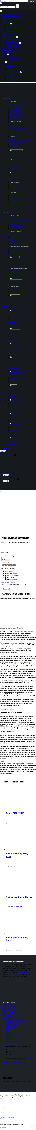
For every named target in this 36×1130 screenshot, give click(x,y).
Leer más (12, 823)
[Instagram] (4, 1078)
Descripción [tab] (6, 589)
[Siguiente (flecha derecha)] (2, 1129)
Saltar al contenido (5, 1)
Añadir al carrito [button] (18, 907)
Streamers (9, 1037)
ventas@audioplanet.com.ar (22, 1055)
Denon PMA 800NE (15, 813)
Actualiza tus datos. (8, 1016)
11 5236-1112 (14, 974)
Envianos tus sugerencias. (11, 1014)
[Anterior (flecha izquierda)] (0, 1129)
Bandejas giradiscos (12, 1035)
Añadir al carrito (6, 559)
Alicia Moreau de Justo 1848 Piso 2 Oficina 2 (19, 1058)
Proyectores (9, 1033)
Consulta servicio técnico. (10, 1018)
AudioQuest (25, 669)
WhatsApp (20, 972)
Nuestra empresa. (8, 1004)
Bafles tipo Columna (12, 1026)
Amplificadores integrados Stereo (16, 1020)
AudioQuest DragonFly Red (19, 896)
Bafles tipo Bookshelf (12, 1024)
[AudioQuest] (7, 549)
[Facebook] (6, 1078)
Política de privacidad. (9, 1006)
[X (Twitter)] (8, 1078)
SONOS (8, 1031)
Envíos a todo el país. (9, 1010)
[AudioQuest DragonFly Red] (19, 893)
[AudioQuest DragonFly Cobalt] (19, 933)
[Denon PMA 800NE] (19, 809)
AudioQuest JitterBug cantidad (10, 556)
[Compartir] (4, 1127)
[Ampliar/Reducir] (0, 1127)
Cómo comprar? (7, 1008)
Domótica (9, 1039)
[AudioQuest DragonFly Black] (19, 850)
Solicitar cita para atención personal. (14, 1062)
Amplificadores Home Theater (15, 1022)
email (25, 972)
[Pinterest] (12, 1078)
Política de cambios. (9, 1012)
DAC (24, 771)
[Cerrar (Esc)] (5, 1127)
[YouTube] (10, 1078)
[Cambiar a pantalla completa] (2, 1127)
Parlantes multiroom (12, 1041)
